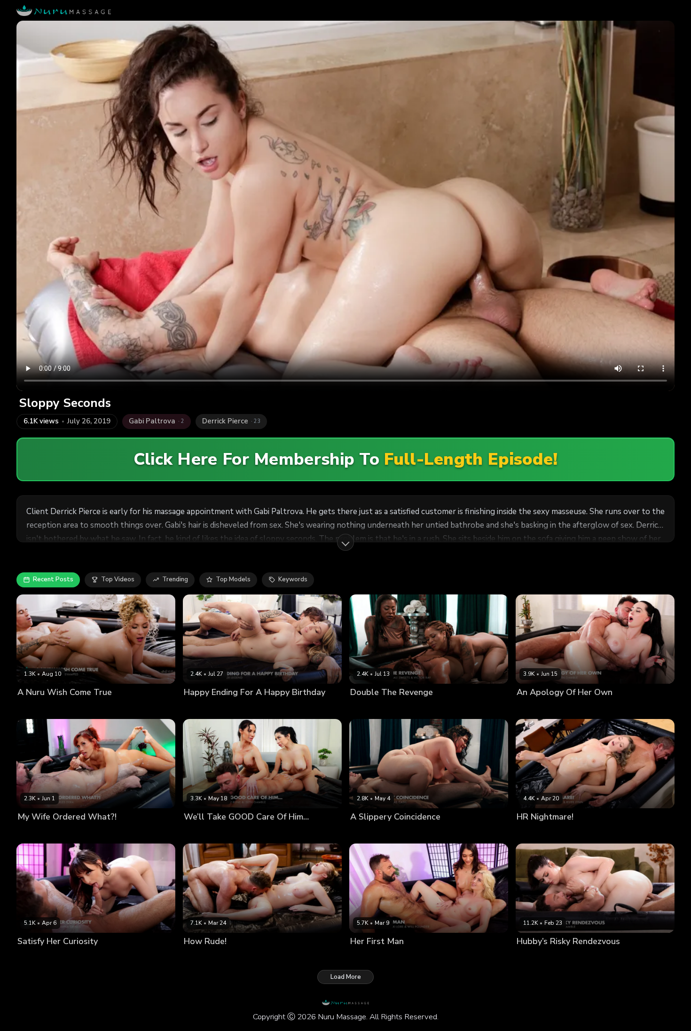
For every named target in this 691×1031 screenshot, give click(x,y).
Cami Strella (202, 832)
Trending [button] (175, 579)
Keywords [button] (292, 579)
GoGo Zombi (408, 707)
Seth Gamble (573, 707)
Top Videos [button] (117, 579)
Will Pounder (438, 957)
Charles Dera (64, 832)
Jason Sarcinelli (573, 832)
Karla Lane (366, 832)
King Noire (77, 707)
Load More (345, 977)
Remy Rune (241, 832)
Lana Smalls (35, 957)
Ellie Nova (532, 957)
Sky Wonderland (209, 957)
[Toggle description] (345, 542)
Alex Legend (240, 707)
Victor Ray (445, 707)
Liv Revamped (38, 707)
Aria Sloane (367, 957)
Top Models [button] (233, 579)
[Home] (63, 10)
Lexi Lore (402, 957)
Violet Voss (534, 707)
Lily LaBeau (201, 707)
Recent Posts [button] (53, 579)
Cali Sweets (368, 707)
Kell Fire (29, 832)
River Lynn (532, 832)
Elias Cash (400, 832)
